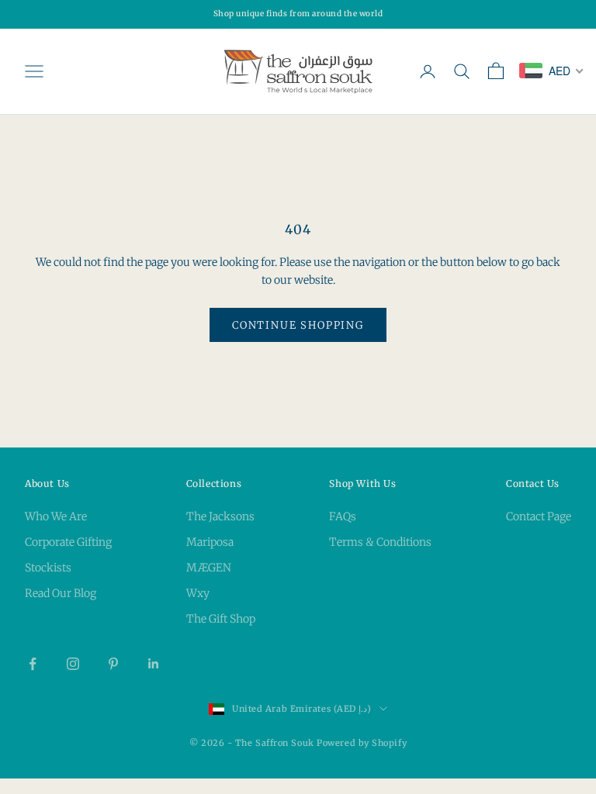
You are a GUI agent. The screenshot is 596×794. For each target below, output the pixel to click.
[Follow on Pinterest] (113, 663)
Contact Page (538, 516)
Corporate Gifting (68, 542)
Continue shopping (298, 325)
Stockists (48, 568)
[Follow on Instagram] (73, 663)
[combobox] (551, 70)
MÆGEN (208, 568)
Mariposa (210, 542)
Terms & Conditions (380, 542)
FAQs (342, 516)
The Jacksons (220, 516)
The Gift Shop (220, 619)
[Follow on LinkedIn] (153, 663)
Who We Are (56, 516)
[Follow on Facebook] (32, 663)
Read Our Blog (60, 593)
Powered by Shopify (362, 742)
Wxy (198, 593)
